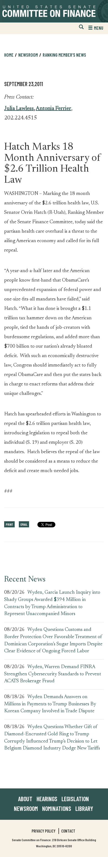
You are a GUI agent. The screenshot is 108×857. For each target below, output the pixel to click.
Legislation (75, 798)
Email (23, 524)
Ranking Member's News (64, 54)
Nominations (56, 808)
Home (9, 54)
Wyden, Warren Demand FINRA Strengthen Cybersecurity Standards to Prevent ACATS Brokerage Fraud (52, 674)
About (25, 798)
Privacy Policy (43, 830)
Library (84, 808)
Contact (68, 830)
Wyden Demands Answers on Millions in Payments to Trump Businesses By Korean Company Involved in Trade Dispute (50, 704)
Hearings (47, 798)
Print (9, 524)
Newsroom (26, 808)
